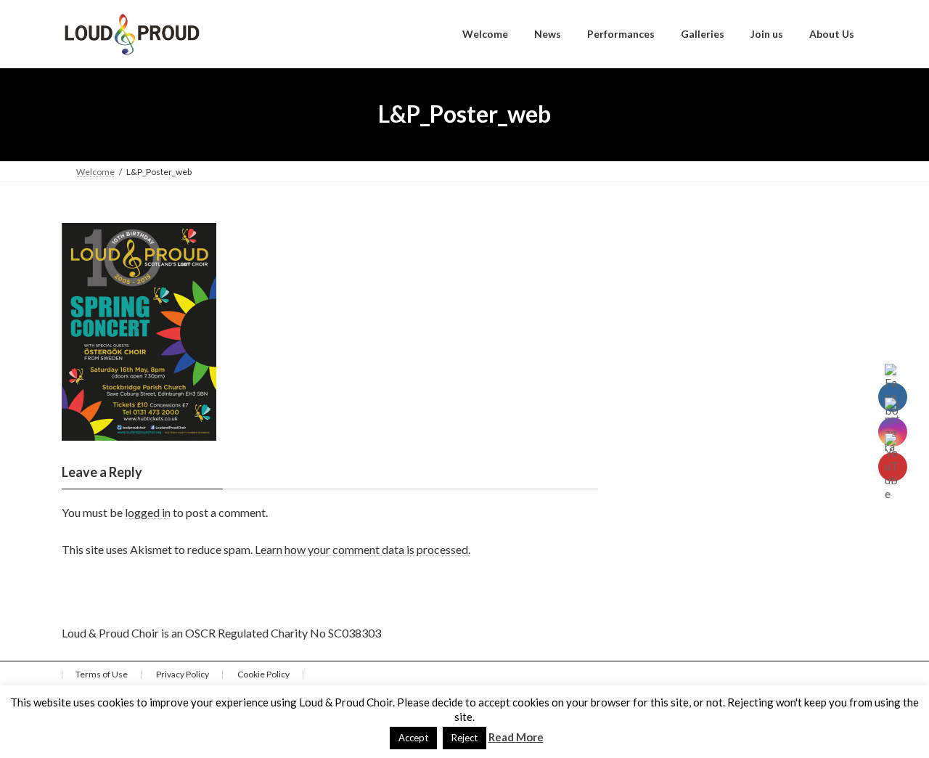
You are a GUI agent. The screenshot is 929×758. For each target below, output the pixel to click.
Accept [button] (413, 737)
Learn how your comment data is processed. (362, 549)
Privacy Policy (182, 674)
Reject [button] (464, 737)
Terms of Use (101, 674)
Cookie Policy (263, 674)
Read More (516, 736)
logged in (148, 512)
